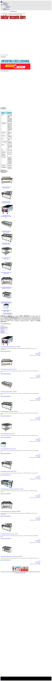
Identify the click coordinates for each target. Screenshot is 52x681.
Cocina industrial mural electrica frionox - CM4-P (6, 202)
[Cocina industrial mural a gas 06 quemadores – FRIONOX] (7, 286)
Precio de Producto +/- (4, 326)
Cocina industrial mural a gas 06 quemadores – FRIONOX (6, 288)
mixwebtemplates (46, 678)
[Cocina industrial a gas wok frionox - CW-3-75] (7, 186)
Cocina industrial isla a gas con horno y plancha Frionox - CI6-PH (12, 488)
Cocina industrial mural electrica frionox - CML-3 (6, 243)
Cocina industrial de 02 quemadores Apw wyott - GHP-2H (6, 216)
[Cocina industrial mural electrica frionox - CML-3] (7, 242)
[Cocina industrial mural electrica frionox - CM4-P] (7, 200)
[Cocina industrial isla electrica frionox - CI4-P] (7, 271)
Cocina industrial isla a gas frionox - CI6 (6, 258)
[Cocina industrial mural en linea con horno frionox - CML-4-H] (7, 301)
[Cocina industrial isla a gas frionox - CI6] (7, 256)
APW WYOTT (3, 332)
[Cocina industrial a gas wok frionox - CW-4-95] (7, 230)
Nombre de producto (4, 327)
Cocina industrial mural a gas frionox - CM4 (6, 311)
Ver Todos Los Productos (7, 313)
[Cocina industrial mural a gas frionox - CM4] (6, 309)
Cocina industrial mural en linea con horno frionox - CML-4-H (6, 302)
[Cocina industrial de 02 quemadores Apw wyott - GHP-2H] (7, 214)
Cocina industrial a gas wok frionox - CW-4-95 (6, 232)
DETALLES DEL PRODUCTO (6, 351)
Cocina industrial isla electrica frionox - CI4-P (6, 273)
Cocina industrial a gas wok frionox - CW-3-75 (6, 187)
